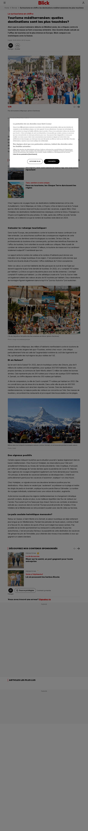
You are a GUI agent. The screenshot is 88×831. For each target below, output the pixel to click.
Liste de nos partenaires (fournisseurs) (25, 154)
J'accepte (51, 161)
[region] (44, 143)
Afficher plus (34, 161)
